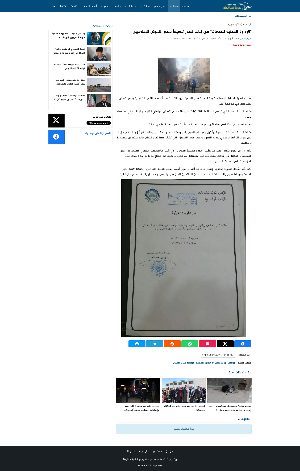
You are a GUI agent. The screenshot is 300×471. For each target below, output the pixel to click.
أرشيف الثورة (90, 6)
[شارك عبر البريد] (207, 344)
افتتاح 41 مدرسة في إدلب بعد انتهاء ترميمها (184, 408)
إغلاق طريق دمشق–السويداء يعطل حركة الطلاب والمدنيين (70, 82)
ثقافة (118, 6)
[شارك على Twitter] (225, 344)
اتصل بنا (131, 451)
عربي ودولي (160, 6)
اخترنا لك (132, 6)
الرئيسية (186, 6)
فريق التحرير (246, 38)
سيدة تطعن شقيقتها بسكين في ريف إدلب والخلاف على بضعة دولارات (230, 408)
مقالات (147, 6)
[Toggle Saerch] (53, 6)
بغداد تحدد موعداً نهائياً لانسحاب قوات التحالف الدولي (69, 66)
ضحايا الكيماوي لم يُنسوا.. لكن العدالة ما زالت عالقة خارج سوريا (69, 51)
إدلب (230, 363)
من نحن (169, 451)
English (73, 6)
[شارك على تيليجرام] (154, 344)
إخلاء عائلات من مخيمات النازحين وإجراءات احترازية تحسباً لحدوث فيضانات (142, 410)
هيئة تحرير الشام (182, 363)
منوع (106, 6)
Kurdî (63, 6)
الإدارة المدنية (204, 363)
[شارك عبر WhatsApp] (190, 344)
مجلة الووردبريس (146, 465)
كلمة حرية (157, 451)
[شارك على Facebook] (243, 344)
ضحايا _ (230, 16)
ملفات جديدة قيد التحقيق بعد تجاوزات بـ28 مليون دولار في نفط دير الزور (68, 99)
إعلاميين (219, 363)
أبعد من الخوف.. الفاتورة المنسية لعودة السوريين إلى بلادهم (68, 35)
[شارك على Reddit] (172, 344)
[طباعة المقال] (137, 344)
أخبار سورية (233, 24)
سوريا (175, 6)
